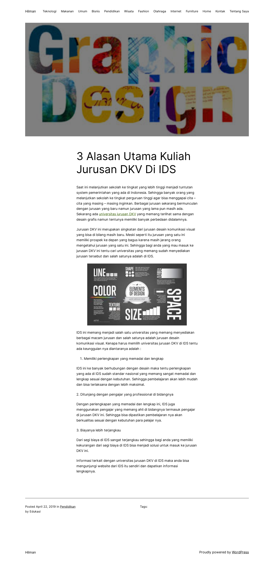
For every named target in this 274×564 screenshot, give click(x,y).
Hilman (30, 11)
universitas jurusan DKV (117, 214)
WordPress (240, 552)
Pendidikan (67, 506)
